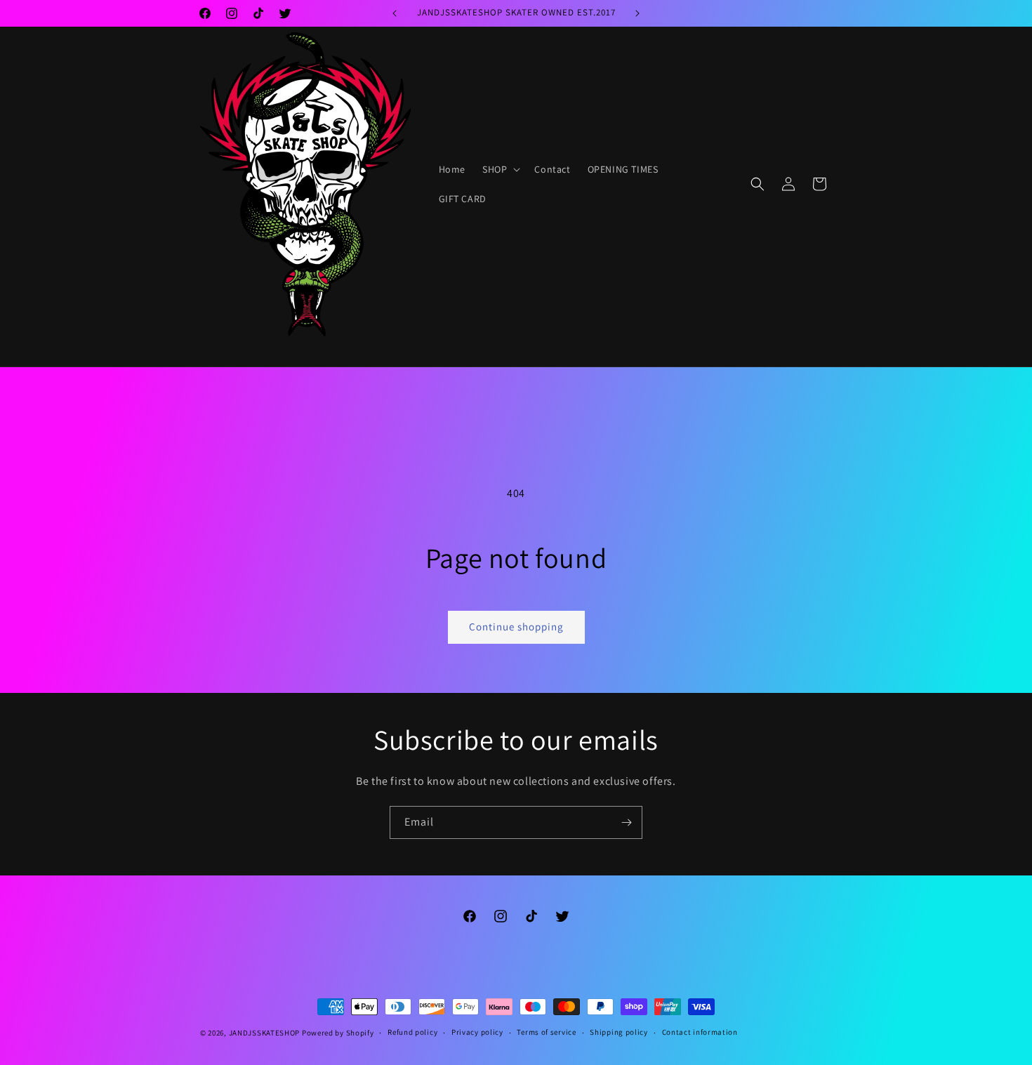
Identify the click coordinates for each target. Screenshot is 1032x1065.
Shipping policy (619, 1032)
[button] (500, 169)
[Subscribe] (626, 822)
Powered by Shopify (338, 1033)
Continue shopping (516, 626)
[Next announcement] (637, 13)
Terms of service (546, 1032)
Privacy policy (477, 1032)
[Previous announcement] (394, 13)
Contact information (700, 1032)
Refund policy (412, 1032)
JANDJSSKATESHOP (264, 1033)
